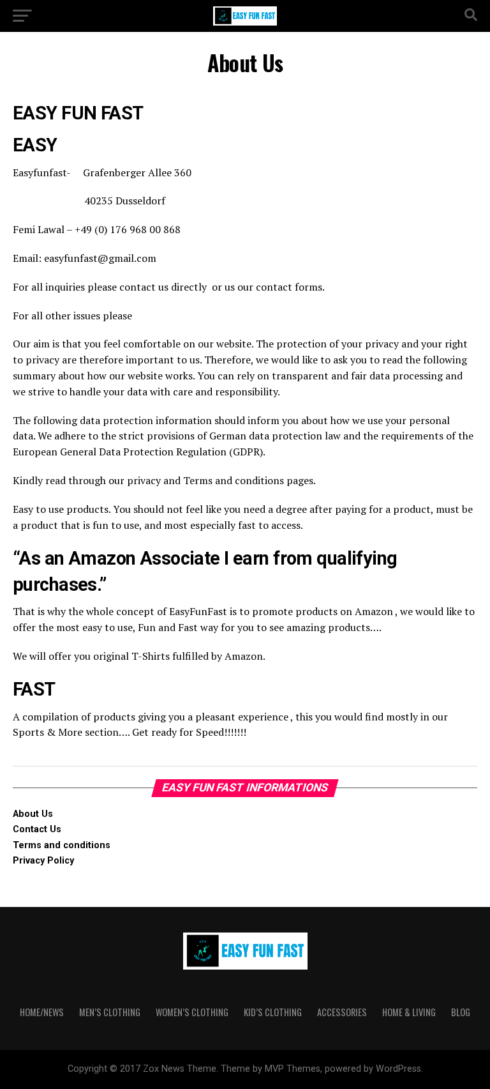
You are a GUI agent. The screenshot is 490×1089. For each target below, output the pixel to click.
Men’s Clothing (109, 1012)
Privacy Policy (43, 860)
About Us (33, 814)
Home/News (42, 1012)
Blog (460, 1012)
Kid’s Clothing (273, 1012)
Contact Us (37, 829)
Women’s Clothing (192, 1012)
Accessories (342, 1012)
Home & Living (409, 1012)
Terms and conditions (61, 845)
